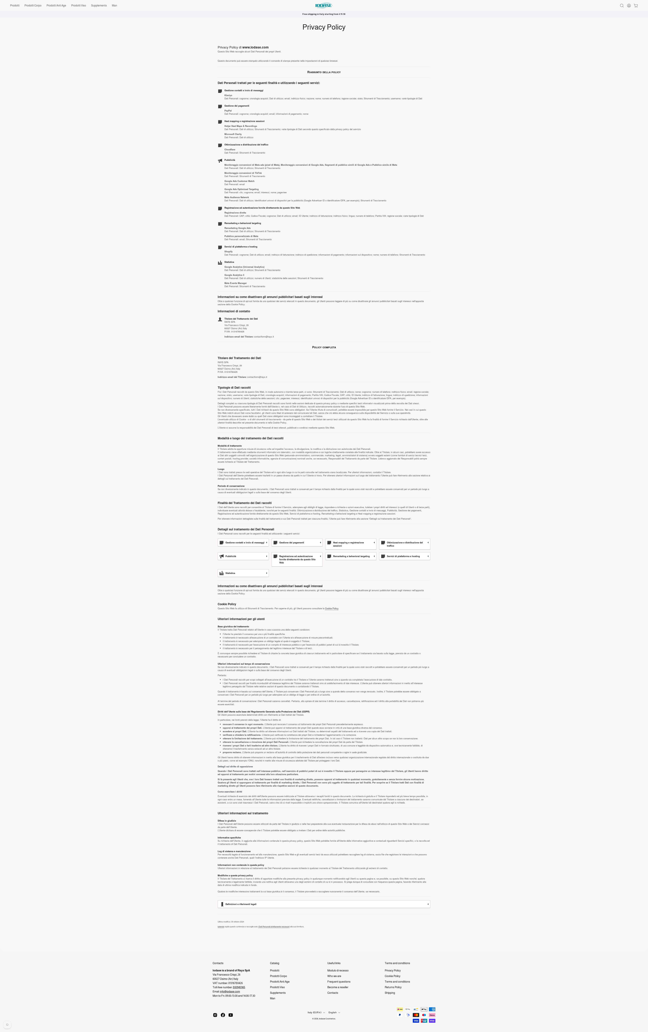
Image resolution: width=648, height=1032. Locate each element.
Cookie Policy (331, 608)
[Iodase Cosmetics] (324, 5)
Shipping (390, 992)
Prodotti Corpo (278, 976)
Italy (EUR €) (314, 1012)
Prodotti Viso (277, 987)
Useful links (334, 963)
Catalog (274, 963)
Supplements (278, 992)
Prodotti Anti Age (280, 981)
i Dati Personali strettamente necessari (274, 926)
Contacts (332, 992)
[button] (15, 5)
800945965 (239, 987)
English (333, 1012)
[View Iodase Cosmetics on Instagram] (215, 1014)
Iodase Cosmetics (327, 1018)
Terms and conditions (397, 963)
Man (272, 998)
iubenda (221, 926)
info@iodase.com (230, 991)
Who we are (334, 976)
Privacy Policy (393, 970)
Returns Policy (393, 987)
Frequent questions (338, 981)
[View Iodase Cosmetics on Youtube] (230, 1014)
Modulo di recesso (338, 970)
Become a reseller (337, 987)
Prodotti (274, 970)
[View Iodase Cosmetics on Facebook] (222, 1014)
